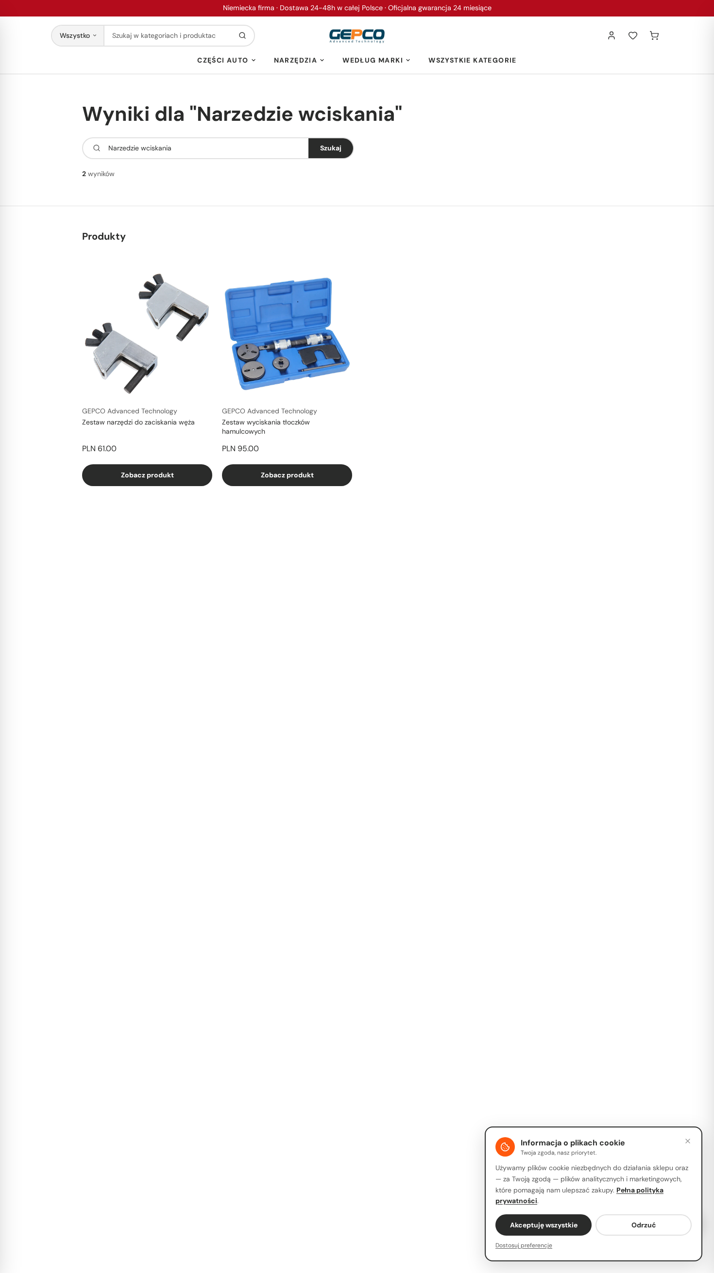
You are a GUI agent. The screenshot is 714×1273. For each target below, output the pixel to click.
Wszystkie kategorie (472, 60)
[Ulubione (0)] (633, 35)
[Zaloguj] (611, 35)
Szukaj (330, 148)
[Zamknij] (688, 1141)
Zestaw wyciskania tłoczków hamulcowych (266, 427)
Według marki (372, 60)
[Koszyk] (654, 35)
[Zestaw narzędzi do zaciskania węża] (147, 333)
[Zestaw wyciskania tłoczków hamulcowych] (287, 333)
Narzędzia (296, 60)
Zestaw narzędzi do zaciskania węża (138, 422)
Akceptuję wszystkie (544, 1225)
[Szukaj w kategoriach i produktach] (242, 36)
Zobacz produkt (147, 475)
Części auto (222, 60)
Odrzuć (643, 1225)
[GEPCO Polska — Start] (357, 36)
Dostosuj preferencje (523, 1245)
